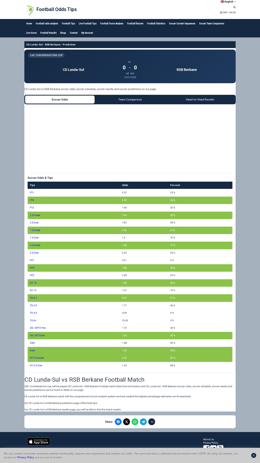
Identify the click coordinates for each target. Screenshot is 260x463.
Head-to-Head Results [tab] (200, 99)
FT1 (32, 192)
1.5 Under (35, 230)
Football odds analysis (47, 23)
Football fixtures (135, 23)
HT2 (32, 275)
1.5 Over (34, 237)
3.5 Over (34, 252)
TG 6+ (33, 320)
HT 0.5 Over (36, 365)
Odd (32, 342)
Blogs (63, 32)
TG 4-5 (33, 312)
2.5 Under (35, 215)
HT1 (32, 260)
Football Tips (68, 23)
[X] (126, 421)
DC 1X (33, 282)
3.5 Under (35, 245)
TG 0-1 (33, 297)
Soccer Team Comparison (211, 23)
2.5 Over (34, 222)
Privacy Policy (210, 442)
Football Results (48, 32)
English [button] (229, 1)
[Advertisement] (130, 138)
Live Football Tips (88, 23)
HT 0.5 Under (37, 357)
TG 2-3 (33, 305)
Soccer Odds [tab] (60, 99)
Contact (74, 32)
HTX (32, 267)
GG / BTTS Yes (38, 327)
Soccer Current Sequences (182, 23)
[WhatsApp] (135, 421)
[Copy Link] (151, 421)
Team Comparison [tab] (130, 99)
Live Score (31, 32)
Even (32, 350)
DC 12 (33, 290)
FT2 (32, 207)
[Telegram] (143, 421)
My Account (87, 32)
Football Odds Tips (56, 9)
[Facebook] (118, 421)
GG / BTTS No (37, 335)
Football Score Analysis (111, 23)
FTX (32, 200)
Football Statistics (156, 23)
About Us (208, 439)
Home (29, 23)
